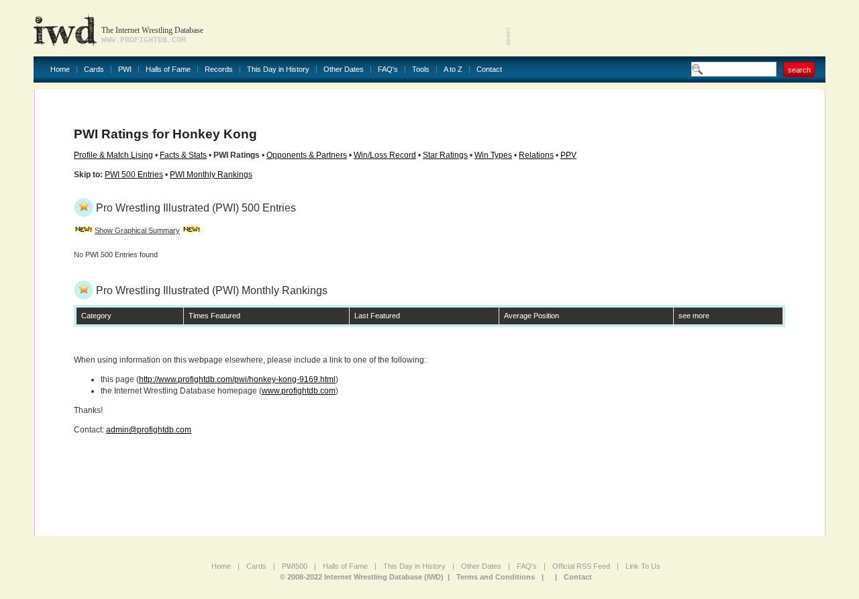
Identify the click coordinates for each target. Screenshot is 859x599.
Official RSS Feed (581, 566)
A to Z (453, 69)
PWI (125, 69)
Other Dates (343, 69)
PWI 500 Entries (134, 174)
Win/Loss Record (385, 155)
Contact (489, 69)
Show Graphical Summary (137, 230)
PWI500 (294, 566)
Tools (421, 69)
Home (60, 69)
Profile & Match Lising (113, 155)
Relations (536, 155)
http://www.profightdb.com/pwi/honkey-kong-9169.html (237, 379)
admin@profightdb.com (148, 429)
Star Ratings (445, 155)
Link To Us (642, 566)
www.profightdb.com (299, 391)
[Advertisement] (668, 27)
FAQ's (388, 69)
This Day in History (278, 69)
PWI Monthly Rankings (211, 174)
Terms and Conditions (495, 577)
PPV (568, 155)
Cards (94, 69)
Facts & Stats (183, 155)
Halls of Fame (168, 69)
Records (219, 69)
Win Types (493, 155)
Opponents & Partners (306, 155)
